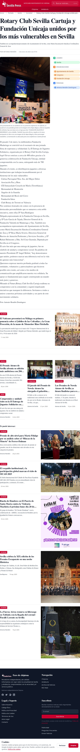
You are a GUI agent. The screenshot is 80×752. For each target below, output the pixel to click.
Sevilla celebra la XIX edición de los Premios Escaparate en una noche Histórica (17, 559)
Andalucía (44, 9)
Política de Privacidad (9, 710)
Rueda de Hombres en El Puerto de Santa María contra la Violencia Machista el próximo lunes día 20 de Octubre (17, 505)
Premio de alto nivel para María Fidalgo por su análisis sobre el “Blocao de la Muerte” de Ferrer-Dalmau (19, 438)
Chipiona (35, 9)
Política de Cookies (8, 713)
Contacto (5, 722)
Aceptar (73, 745)
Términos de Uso (7, 716)
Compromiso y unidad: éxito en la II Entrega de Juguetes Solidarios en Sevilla (11, 403)
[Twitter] (6, 695)
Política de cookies (14, 749)
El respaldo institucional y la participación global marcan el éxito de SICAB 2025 (18, 471)
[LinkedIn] (14, 695)
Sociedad (29, 13)
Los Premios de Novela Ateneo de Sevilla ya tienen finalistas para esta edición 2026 (67, 390)
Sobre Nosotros (7, 705)
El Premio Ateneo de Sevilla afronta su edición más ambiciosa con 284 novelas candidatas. (12, 370)
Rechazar (62, 745)
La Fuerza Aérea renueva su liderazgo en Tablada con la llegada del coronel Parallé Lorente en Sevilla (18, 614)
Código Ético (6, 708)
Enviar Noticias (47, 733)
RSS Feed (45, 688)
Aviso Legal (5, 719)
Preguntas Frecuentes (49, 730)
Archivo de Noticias (48, 685)
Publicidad (45, 728)
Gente (20, 13)
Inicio (2, 13)
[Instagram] (10, 695)
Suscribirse (60, 716)
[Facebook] (3, 695)
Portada (10, 13)
